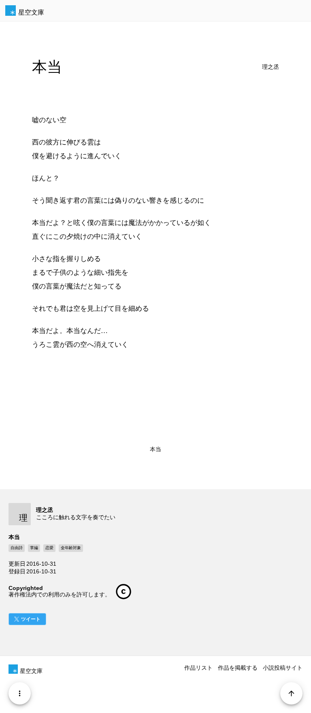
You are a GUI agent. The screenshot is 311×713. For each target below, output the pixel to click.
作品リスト (198, 667)
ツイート (30, 619)
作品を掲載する (238, 667)
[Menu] (20, 693)
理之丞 (270, 67)
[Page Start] (291, 693)
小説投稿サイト (282, 667)
